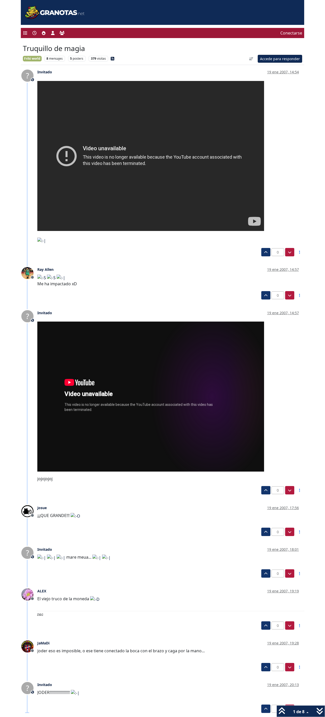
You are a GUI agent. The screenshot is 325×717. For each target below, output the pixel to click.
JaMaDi (43, 643)
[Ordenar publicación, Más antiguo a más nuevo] (251, 59)
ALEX (41, 591)
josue (42, 507)
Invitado (44, 72)
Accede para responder (280, 58)
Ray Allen (45, 269)
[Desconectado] (29, 272)
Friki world (32, 58)
